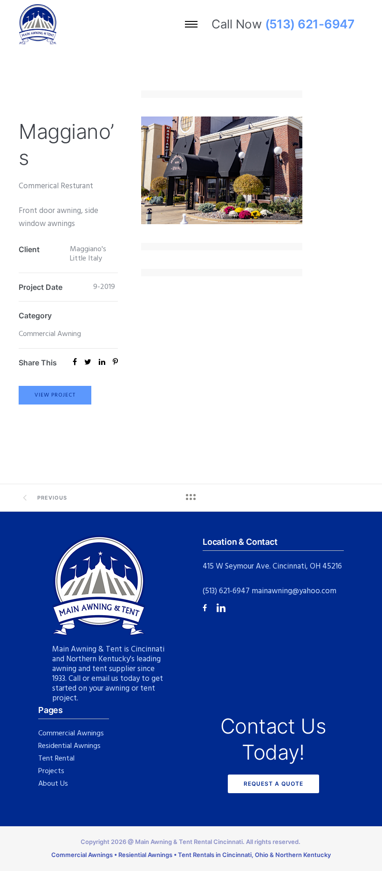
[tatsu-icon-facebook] (206, 608)
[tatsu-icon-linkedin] (221, 608)
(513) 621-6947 (226, 591)
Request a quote (273, 783)
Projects (51, 771)
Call (74, 678)
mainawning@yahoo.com (294, 591)
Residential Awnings (69, 746)
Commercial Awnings (71, 733)
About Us (53, 784)
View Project (54, 395)
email (100, 678)
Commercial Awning (50, 334)
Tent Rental (56, 759)
